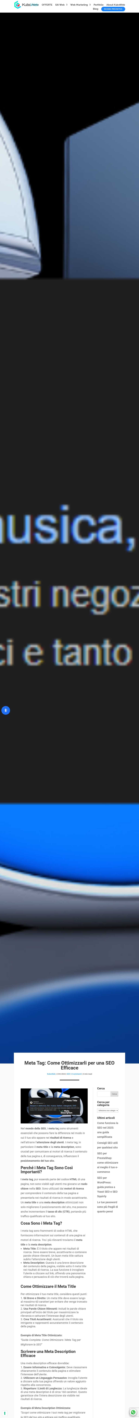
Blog (95, 9)
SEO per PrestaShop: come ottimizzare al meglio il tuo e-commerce (107, 1162)
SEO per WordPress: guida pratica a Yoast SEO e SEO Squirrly (107, 1187)
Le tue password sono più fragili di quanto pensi (107, 1207)
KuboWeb (51, 1074)
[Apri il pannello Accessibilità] (5, 710)
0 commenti (77, 1074)
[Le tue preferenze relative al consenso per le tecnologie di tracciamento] (4, 1413)
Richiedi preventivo (113, 9)
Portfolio (99, 5)
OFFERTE (47, 5)
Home (35, 5)
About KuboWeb (115, 5)
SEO (68, 1074)
